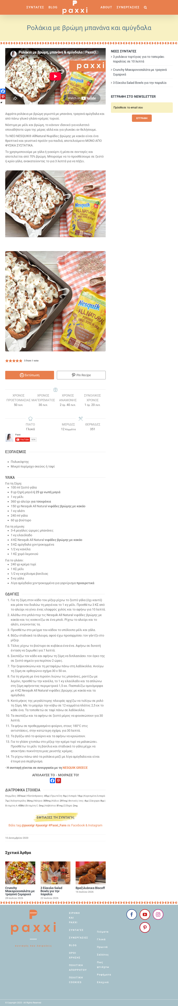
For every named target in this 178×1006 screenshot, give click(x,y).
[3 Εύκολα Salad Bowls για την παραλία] (56, 872)
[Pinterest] (58, 780)
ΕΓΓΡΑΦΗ (141, 118)
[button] (145, 7)
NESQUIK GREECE (75, 767)
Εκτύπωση (31, 375)
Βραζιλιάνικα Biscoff (90, 888)
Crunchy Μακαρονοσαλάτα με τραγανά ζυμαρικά (20, 891)
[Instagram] (158, 914)
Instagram (95, 825)
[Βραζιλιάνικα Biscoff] (91, 872)
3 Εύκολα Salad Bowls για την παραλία (51, 891)
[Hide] (1, 102)
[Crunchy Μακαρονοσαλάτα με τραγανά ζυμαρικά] (20, 872)
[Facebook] (52, 780)
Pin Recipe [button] (83, 375)
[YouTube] (145, 914)
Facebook (78, 825)
